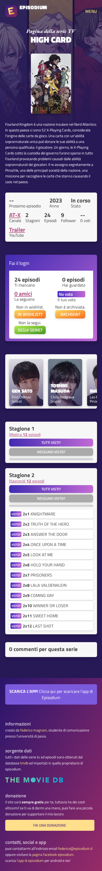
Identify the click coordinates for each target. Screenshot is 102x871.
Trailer (17, 229)
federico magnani (33, 730)
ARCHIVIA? (70, 314)
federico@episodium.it (75, 848)
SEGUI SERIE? (30, 330)
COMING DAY (38, 595)
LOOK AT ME (38, 554)
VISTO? (16, 514)
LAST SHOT (38, 626)
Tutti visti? (51, 442)
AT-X (15, 215)
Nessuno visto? (51, 452)
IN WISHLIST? (30, 314)
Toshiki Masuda (60, 388)
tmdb (24, 763)
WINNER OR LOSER (45, 605)
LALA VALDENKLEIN (45, 585)
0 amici (23, 293)
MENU (91, 11)
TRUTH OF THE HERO (46, 524)
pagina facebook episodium (52, 854)
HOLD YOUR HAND (44, 565)
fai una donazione (49, 825)
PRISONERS (37, 575)
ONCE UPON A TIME (44, 544)
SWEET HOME (40, 616)
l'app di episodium (30, 860)
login (24, 263)
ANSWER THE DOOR (45, 534)
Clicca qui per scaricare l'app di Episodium (51, 694)
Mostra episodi (25, 434)
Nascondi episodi (26, 481)
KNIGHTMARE (39, 514)
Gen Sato (22, 391)
